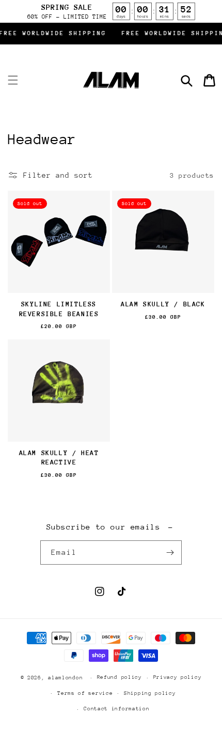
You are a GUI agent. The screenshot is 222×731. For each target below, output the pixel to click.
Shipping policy (150, 693)
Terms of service (85, 693)
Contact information (116, 709)
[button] (13, 80)
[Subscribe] (169, 552)
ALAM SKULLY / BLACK (163, 304)
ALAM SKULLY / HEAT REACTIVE (59, 457)
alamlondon (65, 678)
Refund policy (119, 677)
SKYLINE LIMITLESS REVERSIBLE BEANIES (59, 308)
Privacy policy (177, 677)
